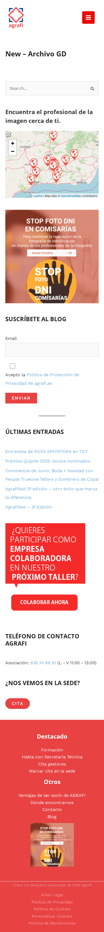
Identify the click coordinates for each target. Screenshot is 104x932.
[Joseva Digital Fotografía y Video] (53, 135)
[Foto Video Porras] (33, 163)
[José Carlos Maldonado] (56, 177)
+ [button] (12, 143)
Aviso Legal (52, 894)
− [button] (12, 151)
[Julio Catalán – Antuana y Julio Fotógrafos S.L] (65, 160)
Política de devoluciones (52, 923)
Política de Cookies (52, 909)
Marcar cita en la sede (52, 771)
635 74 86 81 (43, 662)
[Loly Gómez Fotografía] (36, 172)
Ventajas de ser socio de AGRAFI (52, 795)
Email (11, 338)
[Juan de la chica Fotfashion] (30, 179)
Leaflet (38, 195)
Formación (52, 749)
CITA (17, 703)
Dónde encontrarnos (52, 802)
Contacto (52, 809)
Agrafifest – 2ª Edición (28, 507)
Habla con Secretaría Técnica (52, 756)
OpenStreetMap (71, 195)
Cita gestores (52, 764)
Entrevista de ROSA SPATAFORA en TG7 (46, 451)
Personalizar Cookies (52, 916)
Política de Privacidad (52, 902)
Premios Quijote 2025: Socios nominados (47, 461)
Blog (52, 816)
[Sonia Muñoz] (74, 154)
